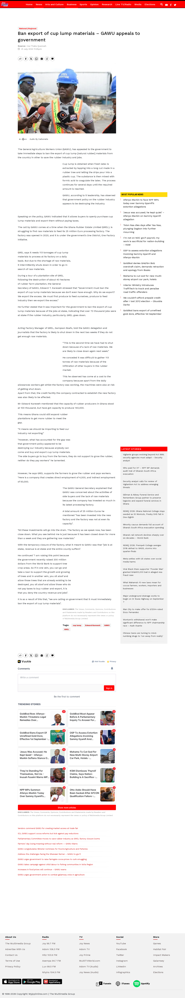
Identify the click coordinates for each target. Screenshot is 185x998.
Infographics (123, 972)
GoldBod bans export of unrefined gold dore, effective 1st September (142, 312)
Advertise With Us (15, 949)
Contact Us (11, 955)
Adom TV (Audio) (88, 966)
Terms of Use (12, 960)
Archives (158, 966)
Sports (83, 4)
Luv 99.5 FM (49, 966)
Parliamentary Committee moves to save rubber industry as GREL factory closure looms (59, 839)
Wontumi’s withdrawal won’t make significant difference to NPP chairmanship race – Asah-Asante (144, 624)
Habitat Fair (159, 949)
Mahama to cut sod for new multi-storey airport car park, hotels (142, 278)
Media (137, 4)
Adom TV (84, 949)
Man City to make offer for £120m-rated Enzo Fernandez (143, 612)
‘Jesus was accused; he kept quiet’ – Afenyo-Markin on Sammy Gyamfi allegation (143, 216)
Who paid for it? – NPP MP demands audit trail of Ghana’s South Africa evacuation (141, 472)
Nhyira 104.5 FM (51, 972)
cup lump (77, 625)
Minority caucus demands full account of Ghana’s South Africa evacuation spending (143, 527)
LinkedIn (121, 966)
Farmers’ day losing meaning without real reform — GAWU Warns (48, 844)
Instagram (122, 960)
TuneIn (106, 983)
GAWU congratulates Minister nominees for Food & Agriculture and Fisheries (53, 849)
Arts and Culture (54, 4)
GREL (66, 629)
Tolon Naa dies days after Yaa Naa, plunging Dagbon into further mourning (142, 228)
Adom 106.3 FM (50, 949)
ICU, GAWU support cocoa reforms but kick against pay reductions (48, 833)
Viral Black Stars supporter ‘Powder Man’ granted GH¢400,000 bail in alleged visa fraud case (143, 573)
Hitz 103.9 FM (49, 955)
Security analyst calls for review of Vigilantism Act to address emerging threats (140, 486)
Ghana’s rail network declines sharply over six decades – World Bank (143, 538)
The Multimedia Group (18, 943)
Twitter (120, 955)
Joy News (84, 943)
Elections (150, 4)
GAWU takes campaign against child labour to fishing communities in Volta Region (55, 864)
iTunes (125, 983)
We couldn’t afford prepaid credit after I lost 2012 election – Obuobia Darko (142, 301)
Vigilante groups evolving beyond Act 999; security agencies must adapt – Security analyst (143, 459)
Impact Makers (161, 955)
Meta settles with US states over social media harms (142, 562)
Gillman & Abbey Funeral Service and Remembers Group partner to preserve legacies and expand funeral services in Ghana (142, 501)
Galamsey (158, 960)
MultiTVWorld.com (89, 960)
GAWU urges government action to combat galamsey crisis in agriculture (51, 875)
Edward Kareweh (92, 625)
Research (107, 4)
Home (29, 4)
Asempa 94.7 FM (51, 960)
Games (157, 943)
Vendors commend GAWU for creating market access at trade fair (48, 828)
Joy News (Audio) (88, 972)
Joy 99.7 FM (48, 943)
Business (71, 4)
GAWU (107, 625)
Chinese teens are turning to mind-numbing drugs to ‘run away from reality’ (143, 636)
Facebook (121, 949)
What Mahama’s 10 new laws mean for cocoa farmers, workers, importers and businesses (142, 587)
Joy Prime (84, 955)
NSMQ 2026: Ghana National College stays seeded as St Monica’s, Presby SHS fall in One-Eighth (144, 515)
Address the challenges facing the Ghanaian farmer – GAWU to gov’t (49, 854)
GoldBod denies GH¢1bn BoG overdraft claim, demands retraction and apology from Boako (143, 266)
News (39, 4)
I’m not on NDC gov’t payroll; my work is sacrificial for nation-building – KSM (143, 241)
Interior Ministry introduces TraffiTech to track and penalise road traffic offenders (141, 288)
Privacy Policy (12, 966)
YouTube (121, 943)
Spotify (145, 983)
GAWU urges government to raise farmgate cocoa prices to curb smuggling (52, 859)
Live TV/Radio (123, 4)
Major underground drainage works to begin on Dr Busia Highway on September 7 (143, 600)
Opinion (94, 4)
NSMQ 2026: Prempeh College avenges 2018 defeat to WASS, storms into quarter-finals (142, 549)
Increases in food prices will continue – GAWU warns (42, 869)
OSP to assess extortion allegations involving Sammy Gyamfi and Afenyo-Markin (142, 254)
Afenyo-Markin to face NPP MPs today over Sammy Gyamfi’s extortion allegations (141, 203)
